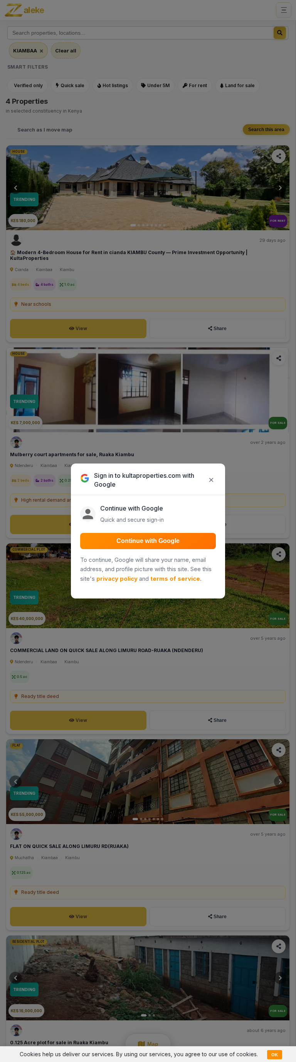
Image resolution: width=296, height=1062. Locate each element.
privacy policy (117, 578)
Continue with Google (148, 541)
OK (274, 1054)
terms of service (175, 578)
